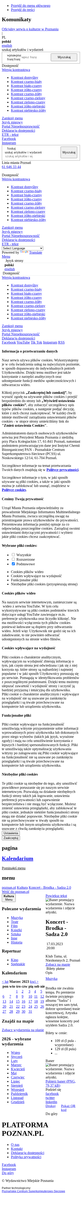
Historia (16, 942)
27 (4, 1011)
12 (42, 996)
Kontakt (17, 1149)
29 (18, 1011)
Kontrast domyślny (24, 77)
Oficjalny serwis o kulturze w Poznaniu (30, 29)
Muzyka (17, 918)
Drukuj (51, 1106)
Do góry (52, 1114)
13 (4, 1001)
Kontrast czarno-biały (26, 82)
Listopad (17, 1098)
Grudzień (17, 1102)
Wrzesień (17, 1089)
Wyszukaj (64, 57)
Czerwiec (18, 1077)
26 (42, 1006)
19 (42, 1001)
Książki (16, 930)
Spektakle (18, 964)
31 (30, 1011)
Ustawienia (11, 833)
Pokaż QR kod (68, 1108)
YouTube (23, 342)
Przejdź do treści (23, 10)
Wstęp (15, 1053)
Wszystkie (23, 555)
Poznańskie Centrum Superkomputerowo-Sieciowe (33, 1191)
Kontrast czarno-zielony (28, 98)
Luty (14, 1061)
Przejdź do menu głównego (30, 6)
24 (30, 1006)
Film (14, 926)
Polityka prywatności (26, 1157)
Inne (14, 938)
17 (30, 1001)
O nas (15, 1145)
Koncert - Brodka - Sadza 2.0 (50, 887)
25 (36, 1006)
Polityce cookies (14, 490)
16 (23, 1001)
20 (4, 1006)
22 (18, 1006)
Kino (14, 960)
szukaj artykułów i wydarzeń (23, 152)
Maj (14, 1073)
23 (23, 1006)
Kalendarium (17, 858)
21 (11, 1006)
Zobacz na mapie (58, 964)
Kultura (22, 887)
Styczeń (16, 1057)
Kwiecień (18, 1069)
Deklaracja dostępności (27, 1153)
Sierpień (17, 1085)
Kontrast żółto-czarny (26, 90)
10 (30, 996)
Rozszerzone (25, 559)
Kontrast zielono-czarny (28, 102)
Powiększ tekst (56, 896)
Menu (6, 256)
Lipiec (15, 1081)
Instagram (9, 143)
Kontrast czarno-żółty (26, 94)
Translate (35, 252)
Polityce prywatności (62, 470)
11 (36, 996)
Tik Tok (36, 342)
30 (23, 1011)
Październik (19, 1094)
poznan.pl (9, 887)
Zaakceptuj (11, 838)
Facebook (9, 139)
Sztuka (16, 934)
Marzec (16, 1065)
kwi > (34, 982)
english (7, 45)
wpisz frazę (17, 57)
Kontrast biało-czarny (26, 86)
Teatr (14, 922)
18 (36, 1001)
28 (11, 1011)
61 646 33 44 (11, 167)
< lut (5, 982)
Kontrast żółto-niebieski (28, 106)
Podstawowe (25, 564)
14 (11, 1001)
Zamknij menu (12, 118)
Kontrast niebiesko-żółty (28, 110)
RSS (61, 342)
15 (18, 1001)
